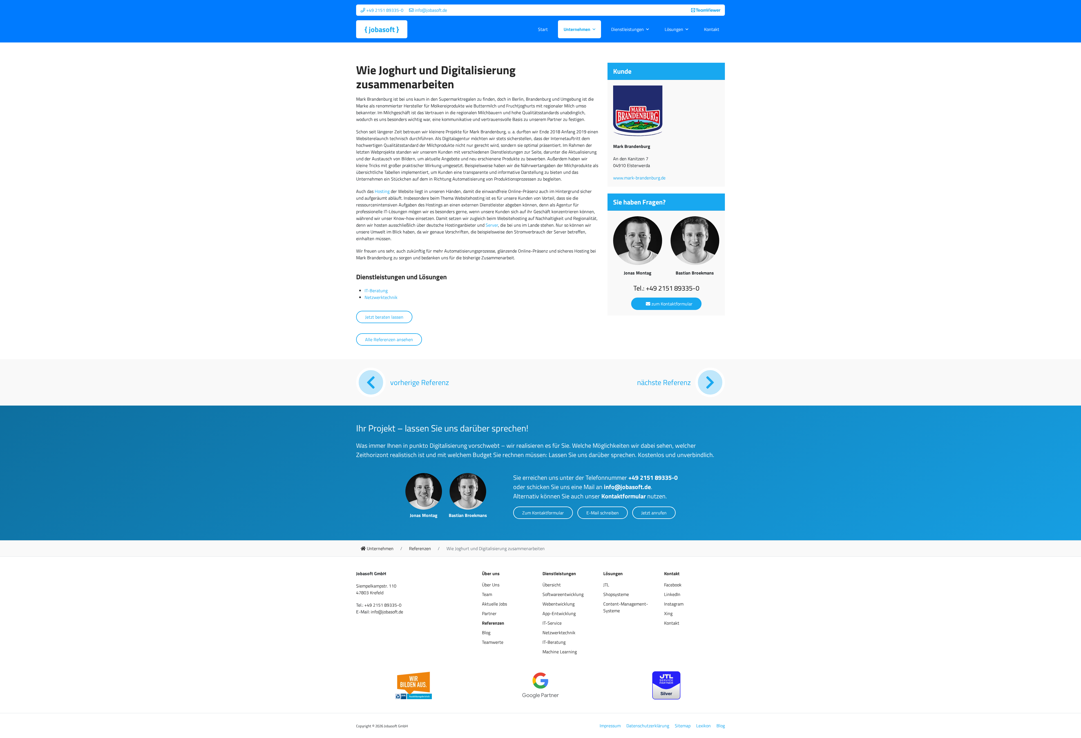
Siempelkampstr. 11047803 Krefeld (376, 589)
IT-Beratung (376, 290)
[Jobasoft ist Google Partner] (540, 685)
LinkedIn (672, 594)
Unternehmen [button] (577, 29)
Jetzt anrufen (654, 512)
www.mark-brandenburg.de (639, 177)
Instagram (674, 603)
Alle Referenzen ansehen (389, 339)
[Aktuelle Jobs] (413, 685)
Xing (668, 613)
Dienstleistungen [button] (627, 29)
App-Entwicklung (559, 613)
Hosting (382, 191)
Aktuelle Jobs (494, 603)
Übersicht (551, 584)
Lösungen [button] (674, 29)
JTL (606, 584)
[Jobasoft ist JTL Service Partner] (666, 685)
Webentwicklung (558, 603)
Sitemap (683, 725)
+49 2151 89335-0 (653, 477)
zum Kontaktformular (671, 303)
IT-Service (552, 623)
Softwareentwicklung (563, 594)
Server (492, 225)
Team (487, 594)
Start (543, 29)
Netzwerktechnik (381, 297)
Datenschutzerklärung (647, 725)
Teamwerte (492, 642)
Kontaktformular (623, 496)
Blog (486, 632)
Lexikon (703, 725)
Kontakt (711, 29)
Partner (489, 613)
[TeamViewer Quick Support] (705, 10)
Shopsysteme (616, 594)
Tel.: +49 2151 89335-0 (666, 288)
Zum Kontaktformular (543, 512)
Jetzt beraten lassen (384, 317)
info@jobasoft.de (627, 487)
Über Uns (490, 584)
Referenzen (493, 623)
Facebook (673, 584)
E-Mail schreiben (602, 512)
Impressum (610, 725)
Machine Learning (559, 651)
